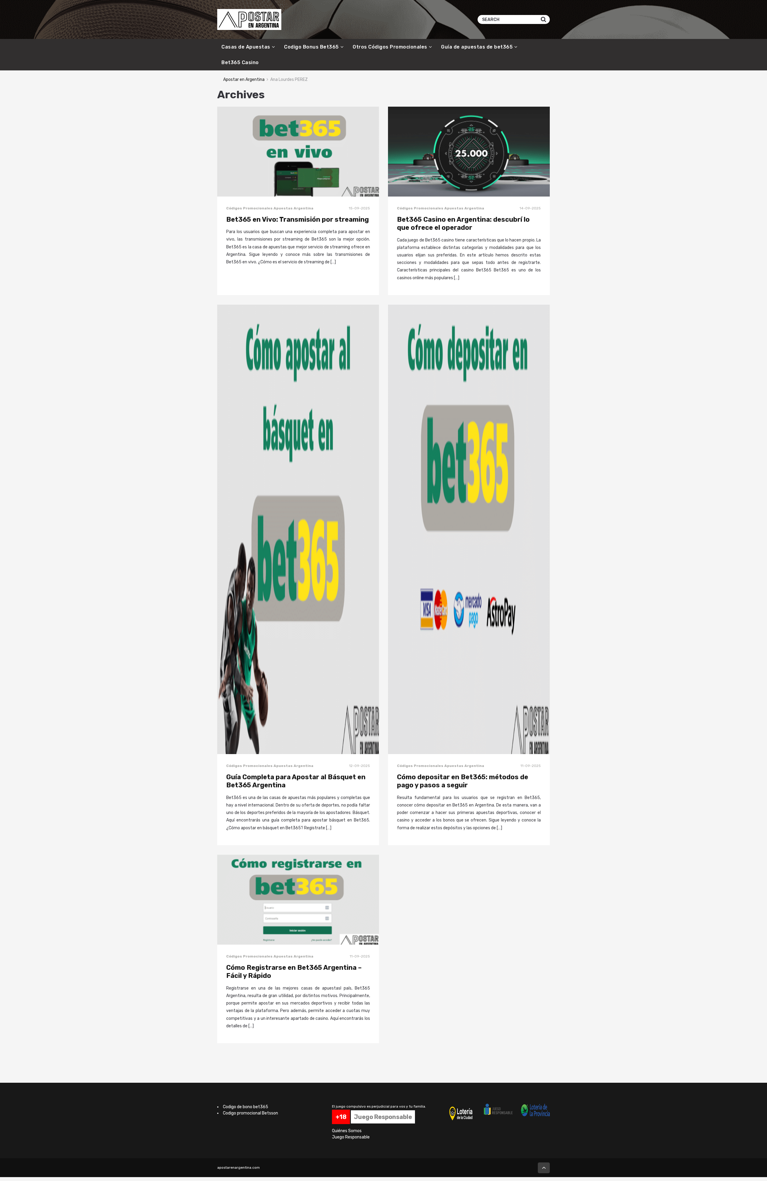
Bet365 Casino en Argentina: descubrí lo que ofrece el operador (463, 223)
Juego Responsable (351, 1137)
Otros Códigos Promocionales (390, 47)
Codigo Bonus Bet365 (311, 47)
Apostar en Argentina (244, 79)
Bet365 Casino (240, 62)
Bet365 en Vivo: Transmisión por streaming (297, 219)
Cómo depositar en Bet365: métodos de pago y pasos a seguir (462, 781)
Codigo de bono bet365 (245, 1106)
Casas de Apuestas (245, 47)
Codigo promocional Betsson (250, 1113)
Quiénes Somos (347, 1130)
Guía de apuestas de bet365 (477, 47)
